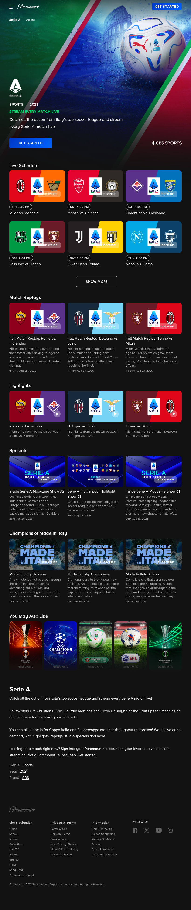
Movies (13, 839)
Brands (13, 859)
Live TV (14, 849)
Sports (13, 854)
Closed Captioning (103, 834)
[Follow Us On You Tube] (159, 830)
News (13, 865)
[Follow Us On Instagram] (170, 830)
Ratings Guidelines (104, 839)
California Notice (61, 854)
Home (13, 829)
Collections (16, 844)
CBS (25, 778)
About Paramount (103, 849)
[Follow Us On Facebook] (135, 830)
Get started (86, 755)
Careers (97, 844)
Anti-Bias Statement (104, 854)
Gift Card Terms (60, 834)
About (30, 19)
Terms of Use (59, 829)
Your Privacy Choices (64, 844)
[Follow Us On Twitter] (147, 830)
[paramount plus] (28, 6)
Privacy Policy (59, 839)
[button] (12, 7)
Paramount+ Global (21, 875)
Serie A (14, 19)
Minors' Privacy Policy (64, 849)
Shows (13, 834)
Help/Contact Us (102, 829)
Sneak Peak (16, 870)
